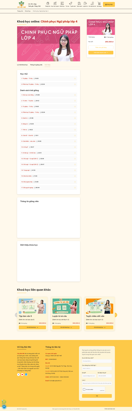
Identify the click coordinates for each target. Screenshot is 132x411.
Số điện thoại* (102, 372)
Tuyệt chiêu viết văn (95, 316)
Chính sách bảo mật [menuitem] (110, 409)
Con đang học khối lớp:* (89, 365)
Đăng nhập (110, 4)
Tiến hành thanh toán (100, 52)
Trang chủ (20, 11)
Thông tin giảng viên (36, 65)
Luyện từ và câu (59, 316)
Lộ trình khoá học (22, 65)
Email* (84, 372)
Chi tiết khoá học (31, 327)
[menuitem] (22, 409)
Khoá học (28, 11)
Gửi (97, 396)
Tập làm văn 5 (25, 316)
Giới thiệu (47, 65)
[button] (62, 4)
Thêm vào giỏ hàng (100, 47)
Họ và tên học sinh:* (88, 358)
